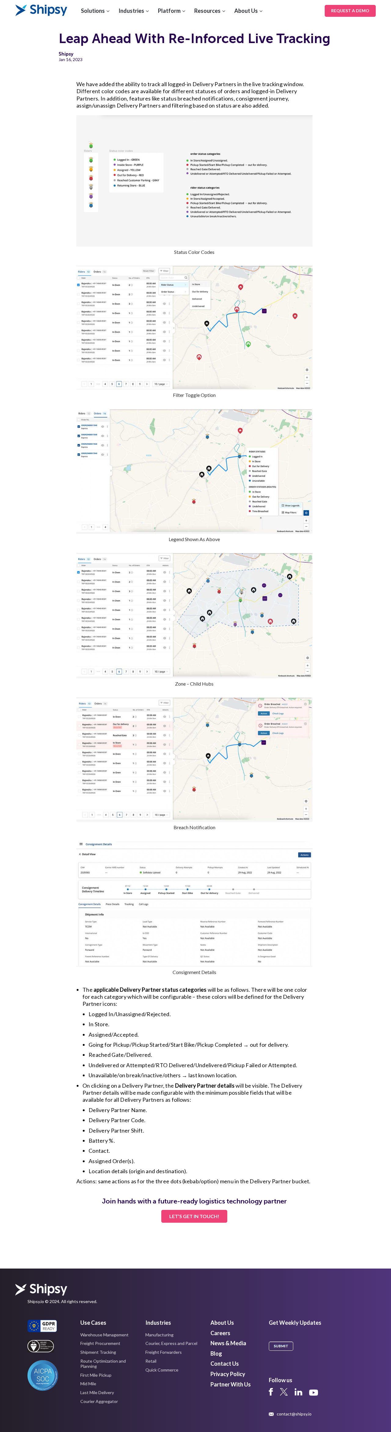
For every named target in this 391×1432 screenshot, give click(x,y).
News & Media (228, 1343)
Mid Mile (88, 1383)
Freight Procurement (100, 1343)
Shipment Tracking (98, 1352)
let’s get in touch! (194, 1216)
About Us (246, 10)
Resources (207, 10)
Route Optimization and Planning (103, 1363)
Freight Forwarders (163, 1352)
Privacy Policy (227, 1374)
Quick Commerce (161, 1369)
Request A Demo (350, 10)
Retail (150, 1361)
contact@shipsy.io (294, 1414)
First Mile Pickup (95, 1375)
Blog (216, 1353)
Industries (131, 10)
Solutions (93, 10)
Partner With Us (230, 1384)
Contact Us (224, 1363)
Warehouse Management (104, 1334)
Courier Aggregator (99, 1401)
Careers (220, 1333)
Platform (169, 10)
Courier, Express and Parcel (171, 1343)
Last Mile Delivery (97, 1392)
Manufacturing (159, 1334)
